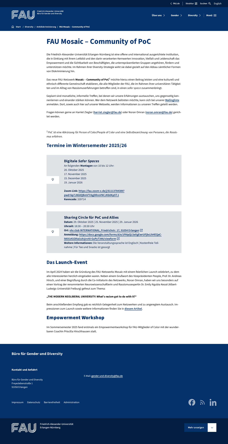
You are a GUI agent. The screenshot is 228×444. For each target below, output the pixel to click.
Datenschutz (33, 402)
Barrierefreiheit (52, 402)
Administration (71, 402)
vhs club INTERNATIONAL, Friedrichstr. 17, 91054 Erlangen (104, 230)
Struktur (190, 3)
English (217, 3)
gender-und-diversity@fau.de (107, 376)
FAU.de (176, 3)
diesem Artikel (133, 309)
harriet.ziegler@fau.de (107, 112)
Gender (175, 15)
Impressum (17, 402)
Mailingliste (172, 100)
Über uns (157, 15)
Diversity (193, 15)
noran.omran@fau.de (159, 112)
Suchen (203, 3)
